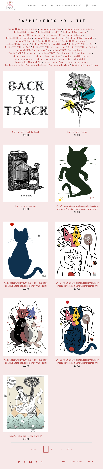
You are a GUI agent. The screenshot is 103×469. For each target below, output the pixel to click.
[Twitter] (19, 462)
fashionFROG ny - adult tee (18, 38)
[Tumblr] (36, 462)
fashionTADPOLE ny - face (81, 44)
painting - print (84, 53)
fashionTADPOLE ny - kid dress (23, 53)
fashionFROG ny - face (51, 29)
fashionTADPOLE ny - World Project (49, 44)
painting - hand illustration (76, 56)
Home (63, 461)
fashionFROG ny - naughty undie (50, 38)
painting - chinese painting (47, 56)
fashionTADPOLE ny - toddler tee (68, 50)
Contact (90, 461)
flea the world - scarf (81, 65)
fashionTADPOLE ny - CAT (17, 47)
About (43, 5)
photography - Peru (54, 62)
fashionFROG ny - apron (17, 44)
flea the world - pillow (59, 65)
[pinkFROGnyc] (15, 5)
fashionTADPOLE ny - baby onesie (57, 53)
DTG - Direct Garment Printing (64, 5)
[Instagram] (30, 462)
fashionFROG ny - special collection (66, 35)
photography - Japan (76, 62)
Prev (34, 449)
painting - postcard (24, 59)
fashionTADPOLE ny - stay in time (49, 47)
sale (96, 65)
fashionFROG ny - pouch (73, 41)
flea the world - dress (36, 65)
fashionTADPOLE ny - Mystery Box (33, 50)
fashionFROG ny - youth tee (81, 38)
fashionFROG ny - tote (48, 41)
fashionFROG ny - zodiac (74, 32)
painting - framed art (22, 56)
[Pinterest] (42, 462)
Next (69, 449)
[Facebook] (24, 462)
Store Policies (76, 461)
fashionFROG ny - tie (25, 41)
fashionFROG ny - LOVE (49, 32)
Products (32, 5)
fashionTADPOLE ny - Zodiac (81, 47)
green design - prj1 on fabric (72, 59)
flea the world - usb (14, 65)
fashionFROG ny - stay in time (78, 29)
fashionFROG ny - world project (22, 29)
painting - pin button (46, 59)
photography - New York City (27, 62)
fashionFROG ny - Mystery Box (32, 35)
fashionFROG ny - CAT (24, 32)
